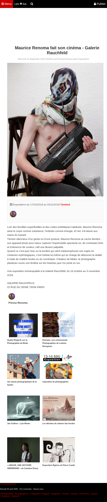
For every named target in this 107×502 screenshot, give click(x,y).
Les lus (20, 3)
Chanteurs (5, 496)
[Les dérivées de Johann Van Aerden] (58, 408)
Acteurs (94, 494)
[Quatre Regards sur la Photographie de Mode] (23, 324)
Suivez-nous (38, 489)
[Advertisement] (47, 27)
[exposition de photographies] (58, 366)
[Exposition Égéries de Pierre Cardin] (58, 449)
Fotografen (55, 494)
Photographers (21, 494)
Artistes (74, 494)
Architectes (84, 494)
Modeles (15, 496)
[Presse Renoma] (13, 216)
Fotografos (35, 494)
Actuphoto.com (9, 484)
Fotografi (45, 494)
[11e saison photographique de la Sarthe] (23, 366)
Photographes (6, 494)
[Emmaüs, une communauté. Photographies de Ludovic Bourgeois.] (58, 324)
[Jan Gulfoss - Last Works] (23, 408)
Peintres (66, 494)
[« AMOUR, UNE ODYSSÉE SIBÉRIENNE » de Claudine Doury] (23, 449)
